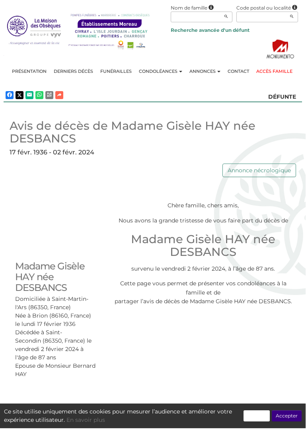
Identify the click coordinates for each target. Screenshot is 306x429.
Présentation (29, 71)
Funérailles (116, 71)
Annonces (202, 71)
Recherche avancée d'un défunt (210, 30)
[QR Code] (49, 95)
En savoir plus (85, 419)
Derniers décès (73, 71)
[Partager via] (59, 95)
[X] (19, 95)
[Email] (29, 95)
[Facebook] (10, 95)
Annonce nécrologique (259, 170)
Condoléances (158, 71)
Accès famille (274, 71)
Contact (238, 71)
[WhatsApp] (39, 95)
